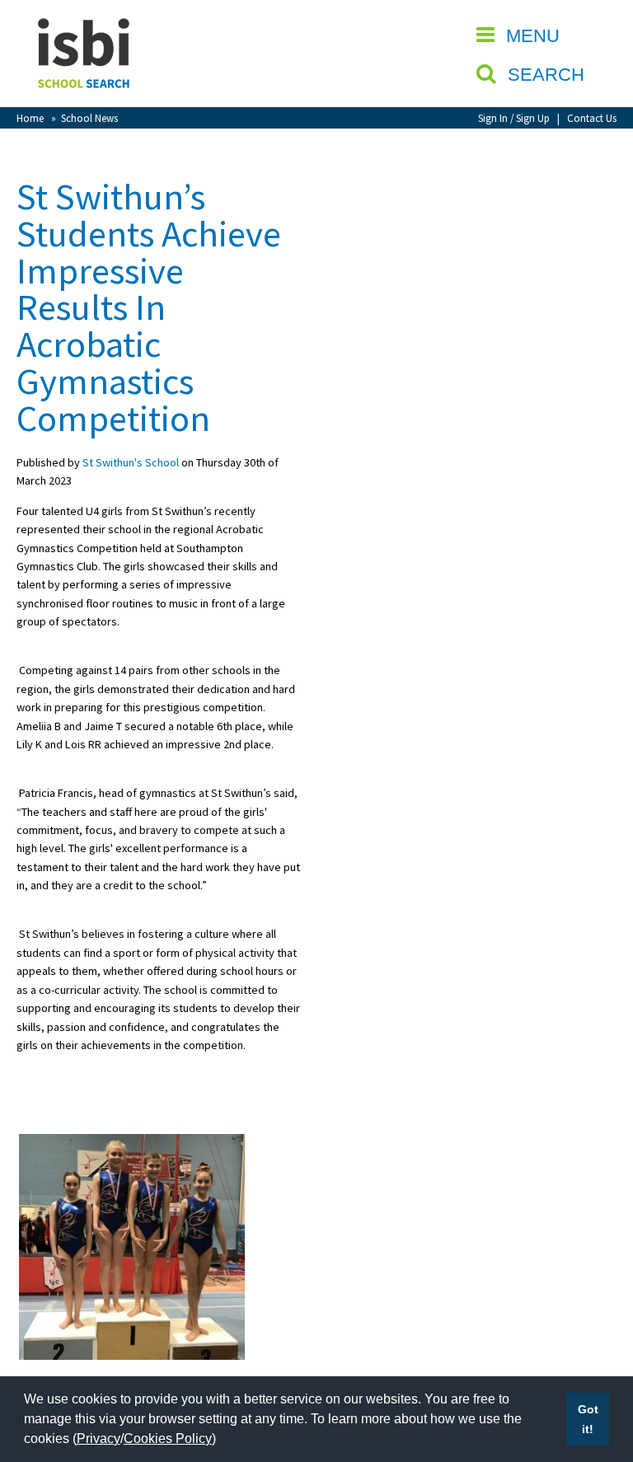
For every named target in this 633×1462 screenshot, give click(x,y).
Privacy (98, 1439)
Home (30, 117)
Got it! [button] (588, 1419)
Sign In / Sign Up (514, 117)
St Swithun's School (130, 462)
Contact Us (592, 117)
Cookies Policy (168, 1439)
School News (89, 117)
